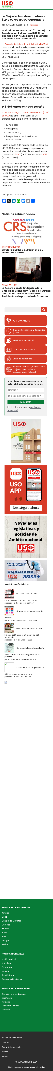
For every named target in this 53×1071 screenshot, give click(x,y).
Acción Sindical (9, 959)
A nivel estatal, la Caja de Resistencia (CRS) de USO (25, 114)
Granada (6, 928)
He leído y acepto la (24, 408)
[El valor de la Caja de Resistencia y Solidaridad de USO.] (26, 231)
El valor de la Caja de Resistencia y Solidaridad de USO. (22, 251)
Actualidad (35, 25)
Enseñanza (7, 998)
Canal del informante (11, 1047)
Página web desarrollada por (26, 1067)
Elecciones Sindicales (12, 979)
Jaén (4, 936)
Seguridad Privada (10, 1005)
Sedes (5, 1056)
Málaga (5, 940)
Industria (6, 1002)
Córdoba (6, 924)
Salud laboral (8, 975)
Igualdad (6, 971)
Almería (5, 913)
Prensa (5, 1051)
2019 (44, 154)
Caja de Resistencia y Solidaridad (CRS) (26, 44)
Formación (7, 967)
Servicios (6, 1009)
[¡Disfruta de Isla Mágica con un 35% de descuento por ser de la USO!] (10, 667)
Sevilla (5, 944)
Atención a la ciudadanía (14, 994)
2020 (17, 154)
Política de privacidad (12, 1037)
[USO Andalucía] (7, 5)
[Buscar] (44, 309)
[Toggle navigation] (48, 4)
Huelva (5, 932)
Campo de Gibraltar (11, 921)
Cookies (5, 1042)
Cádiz (4, 917)
